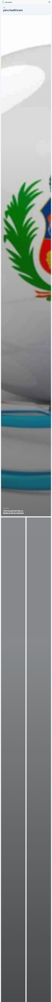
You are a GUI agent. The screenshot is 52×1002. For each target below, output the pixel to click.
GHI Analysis (6, 508)
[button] (49, 2)
